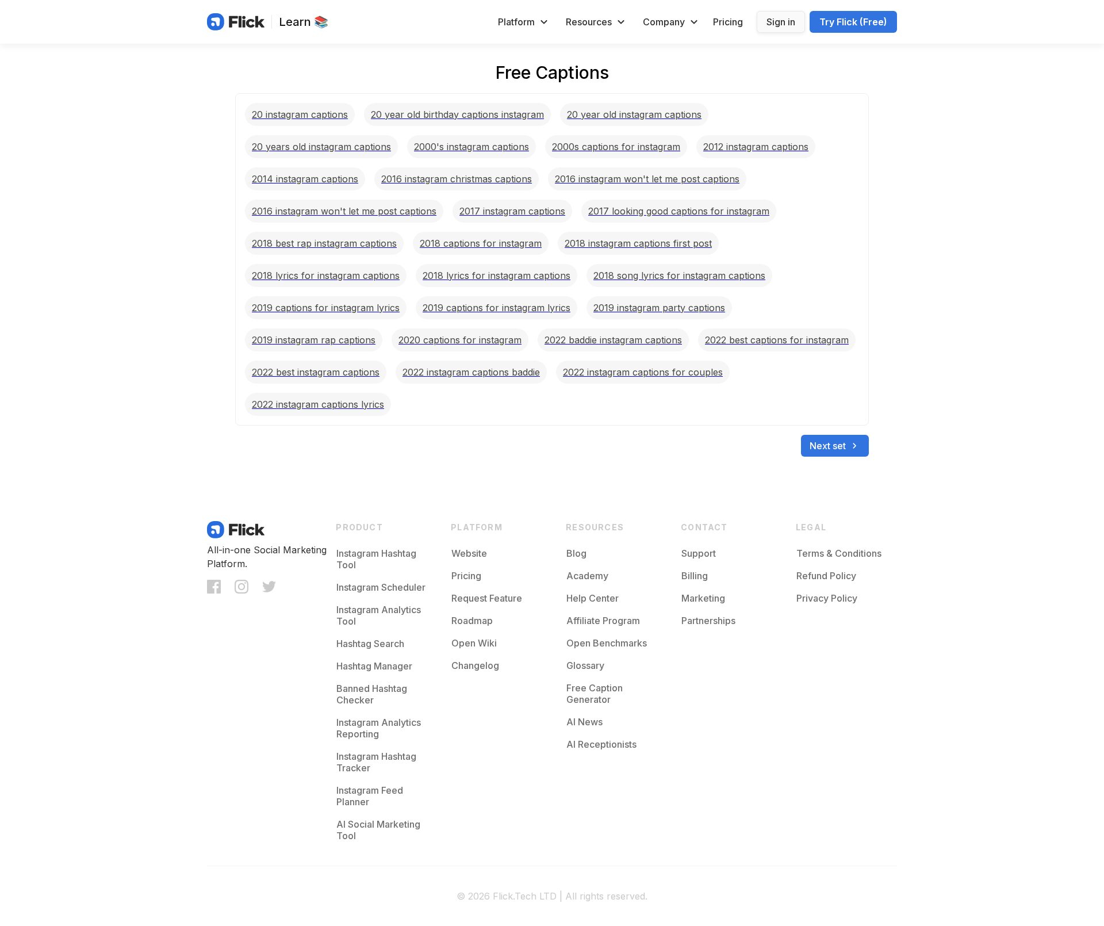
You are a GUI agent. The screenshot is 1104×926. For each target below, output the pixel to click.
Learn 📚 (303, 22)
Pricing (728, 22)
